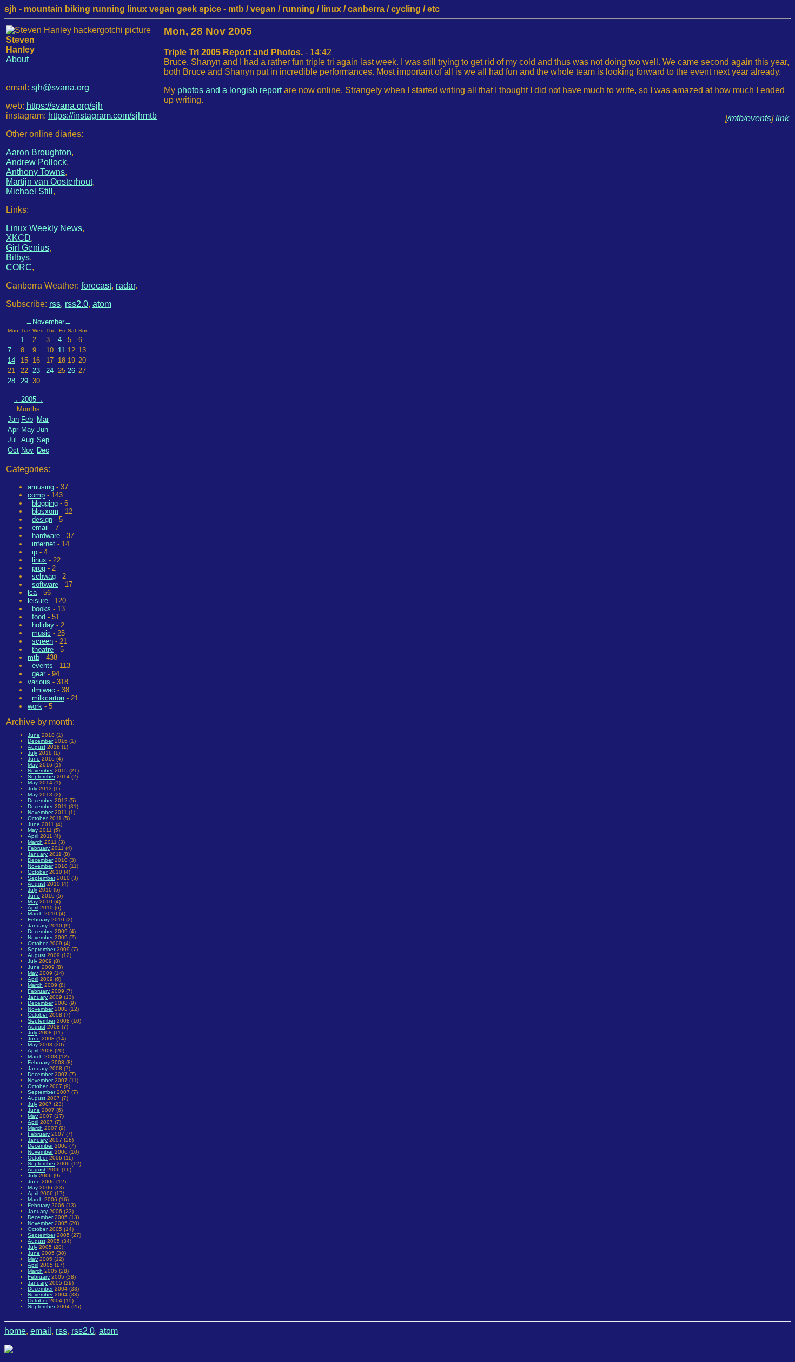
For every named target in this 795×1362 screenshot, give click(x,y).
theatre (43, 649)
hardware (46, 536)
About (17, 59)
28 (11, 381)
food (38, 617)
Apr (13, 429)
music (41, 633)
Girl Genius (27, 247)
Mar (43, 419)
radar (125, 285)
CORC (19, 267)
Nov (27, 450)
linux (39, 560)
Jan (13, 419)
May (28, 429)
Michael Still (29, 191)
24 (50, 370)
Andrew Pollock (36, 162)
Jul (12, 440)
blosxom (45, 511)
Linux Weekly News (44, 228)
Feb (27, 419)
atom (101, 304)
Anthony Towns (35, 171)
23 (36, 370)
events (42, 666)
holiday (43, 625)
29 (24, 381)
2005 (28, 399)
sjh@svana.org (60, 87)
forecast (96, 285)
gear (38, 674)
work (35, 706)
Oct (13, 450)
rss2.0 (76, 304)
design (42, 519)
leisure (38, 601)
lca (32, 592)
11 (61, 350)
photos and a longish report (229, 90)
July (32, 753)
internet (43, 544)
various (39, 682)
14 (11, 360)
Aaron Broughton (38, 152)
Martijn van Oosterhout (49, 181)
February (39, 848)
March (35, 842)
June (34, 735)
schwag (44, 576)
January (38, 854)
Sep (43, 440)
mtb (33, 657)
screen (42, 641)
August (36, 747)
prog (38, 568)
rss (55, 304)
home (15, 1330)
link (782, 118)
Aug (27, 440)
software (45, 584)
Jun (42, 429)
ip (34, 552)
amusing (41, 487)
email (40, 527)
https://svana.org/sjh (65, 105)
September (41, 777)
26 (71, 370)
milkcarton (48, 698)
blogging (45, 503)
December (40, 741)
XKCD (18, 238)
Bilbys (18, 257)
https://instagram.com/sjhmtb (102, 115)
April (33, 836)
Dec (43, 450)
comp (36, 495)
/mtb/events (749, 118)
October (38, 818)
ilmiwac (43, 690)
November (48, 322)
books (41, 609)
